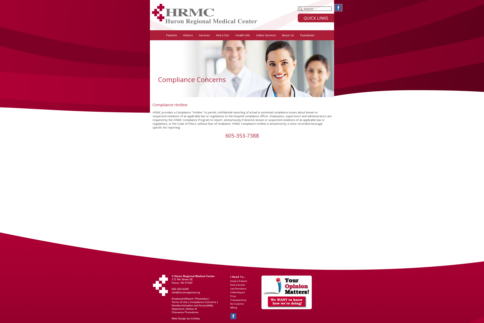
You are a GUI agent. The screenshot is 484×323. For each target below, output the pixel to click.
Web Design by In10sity (186, 318)
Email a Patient (238, 281)
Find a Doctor (237, 285)
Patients (171, 35)
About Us (288, 35)
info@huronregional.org (186, 292)
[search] (315, 8)
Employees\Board (182, 298)
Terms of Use (180, 302)
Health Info (242, 35)
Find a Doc (222, 35)
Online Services (266, 35)
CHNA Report (237, 292)
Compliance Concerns (203, 302)
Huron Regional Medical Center (204, 14)
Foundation (307, 35)
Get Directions (238, 288)
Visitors (188, 35)
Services (204, 35)
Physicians (201, 298)
